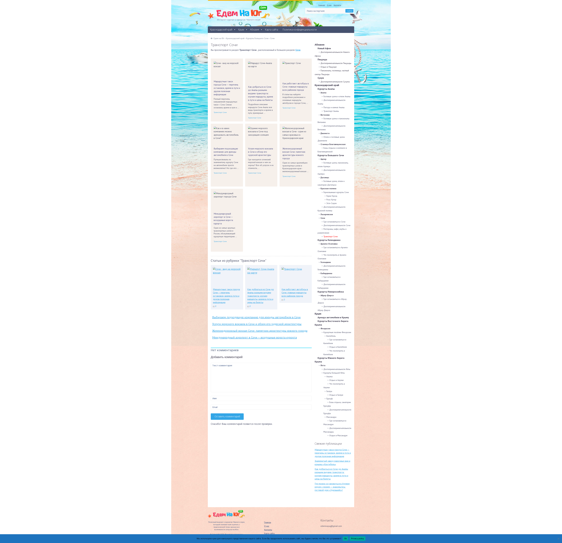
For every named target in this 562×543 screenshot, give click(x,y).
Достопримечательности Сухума (335, 81)
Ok (345, 538)
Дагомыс (325, 177)
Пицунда (322, 59)
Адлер (323, 159)
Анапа (323, 92)
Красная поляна (328, 188)
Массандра (331, 417)
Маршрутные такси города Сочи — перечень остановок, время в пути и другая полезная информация (227, 88)
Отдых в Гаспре (336, 395)
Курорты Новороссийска (331, 291)
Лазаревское (327, 214)
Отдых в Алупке (336, 380)
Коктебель (331, 336)
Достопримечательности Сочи (336, 225)
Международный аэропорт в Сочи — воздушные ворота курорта (223, 218)
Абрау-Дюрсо (327, 295)
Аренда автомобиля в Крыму (333, 317)
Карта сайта (271, 29)
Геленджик (326, 262)
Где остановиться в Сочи (334, 221)
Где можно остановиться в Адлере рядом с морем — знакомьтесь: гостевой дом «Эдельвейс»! (332, 487)
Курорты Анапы (326, 88)
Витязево (325, 115)
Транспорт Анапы (331, 111)
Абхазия (254, 29)
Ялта (323, 365)
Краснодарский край (221, 29)
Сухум (321, 77)
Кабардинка (326, 273)
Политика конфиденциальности (299, 29)
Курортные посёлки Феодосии (337, 332)
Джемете (325, 133)
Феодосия (325, 328)
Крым (241, 29)
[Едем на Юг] (226, 517)
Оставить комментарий (227, 416)
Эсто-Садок (331, 203)
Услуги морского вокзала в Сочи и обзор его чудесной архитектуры (260, 152)
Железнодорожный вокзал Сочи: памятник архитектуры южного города (293, 153)
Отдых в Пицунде (329, 67)
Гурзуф (329, 398)
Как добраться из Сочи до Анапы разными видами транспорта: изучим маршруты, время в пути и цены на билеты (260, 93)
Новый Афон (324, 48)
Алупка (329, 376)
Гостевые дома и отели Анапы (336, 96)
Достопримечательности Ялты (336, 369)
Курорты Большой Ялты (334, 373)
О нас (329, 5)
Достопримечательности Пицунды (336, 63)
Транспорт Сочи (220, 112)
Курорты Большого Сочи (331, 155)
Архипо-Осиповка (329, 243)
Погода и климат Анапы (334, 107)
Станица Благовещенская (333, 144)
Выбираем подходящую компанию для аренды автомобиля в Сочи (226, 152)
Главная (321, 5)
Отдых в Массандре (338, 435)
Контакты (337, 5)
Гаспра (329, 391)
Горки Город (331, 196)
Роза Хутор (331, 199)
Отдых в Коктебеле (338, 347)
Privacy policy (357, 538)
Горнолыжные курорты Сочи (336, 192)
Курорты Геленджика (329, 240)
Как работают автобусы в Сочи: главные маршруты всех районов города (295, 86)
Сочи (297, 49)
